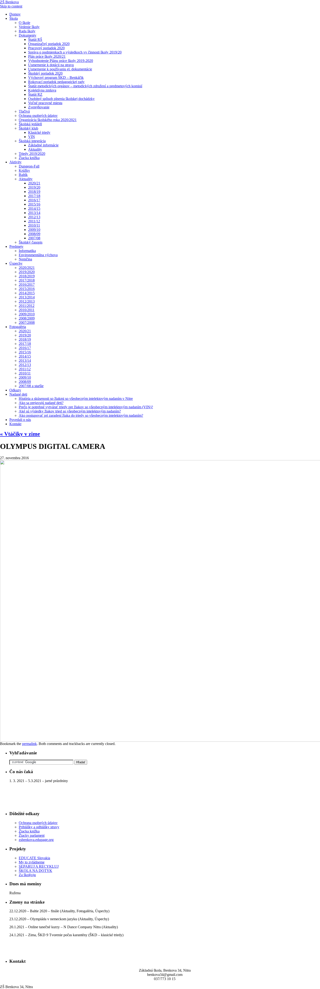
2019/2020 (27, 272)
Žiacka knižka (29, 158)
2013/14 (34, 213)
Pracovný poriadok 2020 (46, 48)
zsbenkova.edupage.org (36, 840)
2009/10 (34, 230)
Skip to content (11, 6)
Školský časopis (30, 242)
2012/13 (34, 217)
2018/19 (34, 192)
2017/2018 (27, 280)
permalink (29, 744)
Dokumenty (27, 35)
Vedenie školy (29, 27)
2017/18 (34, 196)
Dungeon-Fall (29, 166)
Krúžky (24, 170)
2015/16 (34, 204)
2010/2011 (26, 310)
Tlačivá (24, 111)
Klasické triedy (39, 132)
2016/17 (34, 200)
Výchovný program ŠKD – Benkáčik (56, 78)
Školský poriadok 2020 (45, 73)
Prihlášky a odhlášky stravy (39, 827)
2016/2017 (27, 284)
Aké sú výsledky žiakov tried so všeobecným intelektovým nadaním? (70, 411)
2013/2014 (27, 297)
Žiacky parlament (32, 835)
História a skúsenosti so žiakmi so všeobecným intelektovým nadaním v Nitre (76, 399)
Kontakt (15, 424)
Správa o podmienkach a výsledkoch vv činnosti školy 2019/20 (75, 52)
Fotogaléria (17, 327)
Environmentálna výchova (38, 255)
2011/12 (34, 221)
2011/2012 (26, 306)
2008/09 (34, 234)
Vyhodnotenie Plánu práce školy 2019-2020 (60, 61)
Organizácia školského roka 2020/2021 (48, 120)
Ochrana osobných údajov (38, 116)
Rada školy (27, 31)
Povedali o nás (20, 420)
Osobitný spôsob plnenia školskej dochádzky (61, 99)
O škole (24, 23)
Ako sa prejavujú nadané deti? (41, 403)
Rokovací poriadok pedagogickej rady (56, 82)
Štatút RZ (35, 94)
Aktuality (35, 149)
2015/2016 (27, 289)
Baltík (23, 175)
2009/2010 (27, 314)
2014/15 (34, 208)
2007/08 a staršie (31, 386)
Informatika (27, 251)
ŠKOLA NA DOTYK (35, 871)
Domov (15, 14)
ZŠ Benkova (9, 2)
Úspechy (15, 263)
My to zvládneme (32, 862)
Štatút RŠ (35, 40)
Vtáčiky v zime (20, 434)
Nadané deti (18, 394)
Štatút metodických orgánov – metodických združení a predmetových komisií (85, 86)
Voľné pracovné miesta (45, 103)
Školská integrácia (32, 141)
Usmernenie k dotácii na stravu (51, 65)
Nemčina (25, 259)
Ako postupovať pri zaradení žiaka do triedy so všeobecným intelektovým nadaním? (81, 415)
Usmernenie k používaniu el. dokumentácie (60, 69)
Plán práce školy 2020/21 (47, 56)
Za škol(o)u (27, 875)
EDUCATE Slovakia (34, 858)
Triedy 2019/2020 (32, 154)
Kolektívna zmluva (42, 90)
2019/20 (34, 187)
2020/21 (34, 183)
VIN (31, 137)
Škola (13, 18)
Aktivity (15, 162)
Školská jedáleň (30, 124)
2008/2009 (27, 318)
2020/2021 (27, 268)
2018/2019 (27, 276)
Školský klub (28, 128)
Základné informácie (43, 145)
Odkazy (15, 390)
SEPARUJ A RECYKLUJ (39, 866)
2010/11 (34, 225)
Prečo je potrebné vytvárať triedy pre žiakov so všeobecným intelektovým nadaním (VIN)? (86, 407)
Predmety (16, 246)
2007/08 (34, 238)
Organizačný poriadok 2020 (49, 44)
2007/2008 (27, 323)
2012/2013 (27, 301)
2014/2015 (27, 293)
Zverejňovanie (38, 107)
